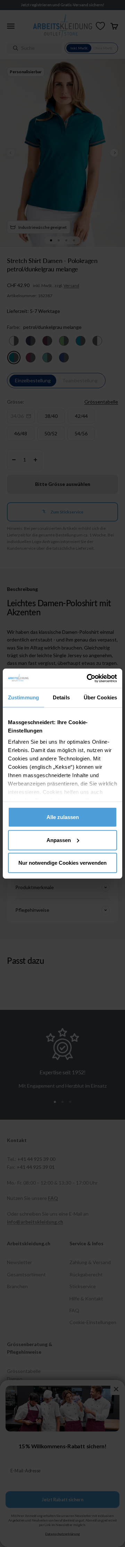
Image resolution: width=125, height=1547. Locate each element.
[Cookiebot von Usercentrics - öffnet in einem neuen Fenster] (88, 678)
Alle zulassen (63, 817)
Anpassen (59, 840)
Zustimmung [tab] (23, 697)
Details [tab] (61, 697)
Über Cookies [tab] (100, 697)
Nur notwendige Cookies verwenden (62, 863)
